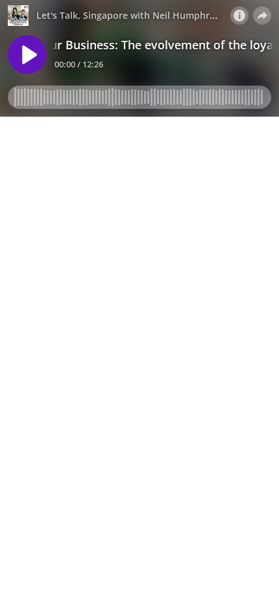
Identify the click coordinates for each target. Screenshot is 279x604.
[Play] (27, 54)
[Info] (239, 15)
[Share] (262, 15)
